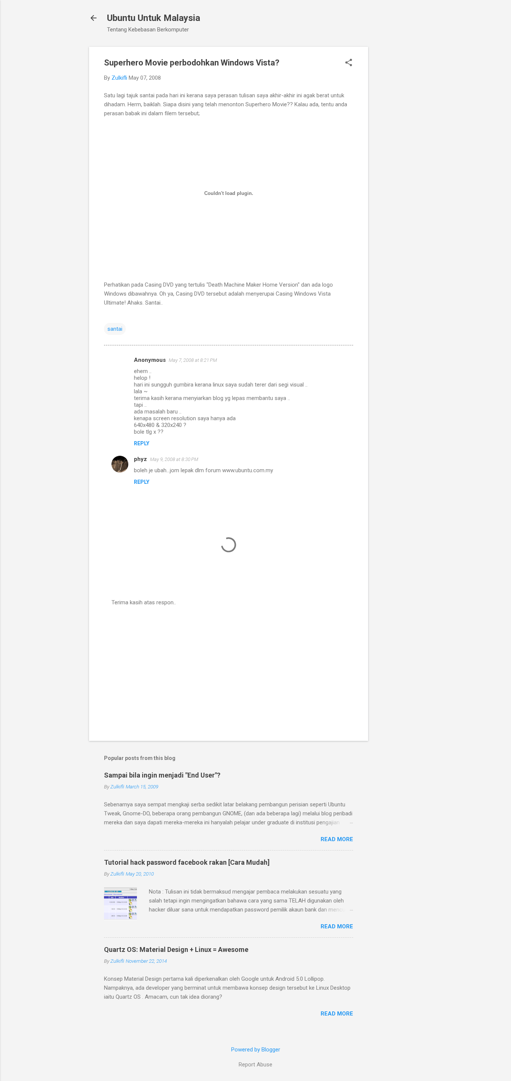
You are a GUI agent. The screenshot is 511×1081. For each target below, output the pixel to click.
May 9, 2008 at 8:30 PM (174, 459)
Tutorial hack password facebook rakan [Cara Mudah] (187, 862)
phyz (140, 459)
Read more (337, 839)
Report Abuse (255, 1064)
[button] (348, 63)
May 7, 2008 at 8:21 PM (193, 360)
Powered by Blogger (255, 1049)
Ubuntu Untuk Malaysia (153, 18)
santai (114, 329)
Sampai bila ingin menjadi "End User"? (162, 775)
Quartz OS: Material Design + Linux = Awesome (176, 949)
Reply (141, 443)
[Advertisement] (398, 159)
